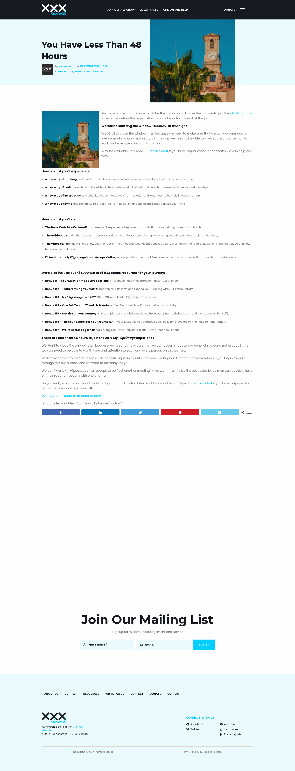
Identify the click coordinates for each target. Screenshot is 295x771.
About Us (51, 693)
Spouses (98, 71)
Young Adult (83, 71)
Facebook (197, 724)
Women (68, 71)
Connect (137, 693)
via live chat (159, 151)
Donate (229, 9)
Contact (174, 693)
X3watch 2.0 (149, 9)
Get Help (71, 693)
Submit (204, 644)
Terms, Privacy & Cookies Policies (201, 752)
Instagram (230, 729)
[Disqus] (147, 461)
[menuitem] (121, 10)
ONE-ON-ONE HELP (175, 9)
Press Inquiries (233, 734)
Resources (91, 693)
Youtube (229, 724)
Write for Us (114, 693)
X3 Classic (65, 66)
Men (60, 71)
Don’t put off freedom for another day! (71, 396)
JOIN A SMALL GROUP (121, 9)
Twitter (195, 729)
